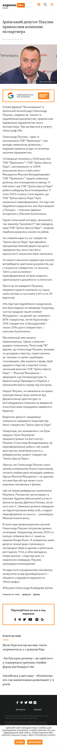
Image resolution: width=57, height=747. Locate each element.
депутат (26, 594)
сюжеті (47, 126)
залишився (10, 563)
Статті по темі (12, 636)
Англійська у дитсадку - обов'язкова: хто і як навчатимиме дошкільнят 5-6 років (28, 680)
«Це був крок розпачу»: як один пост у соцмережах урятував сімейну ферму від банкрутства (28, 662)
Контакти (20, 709)
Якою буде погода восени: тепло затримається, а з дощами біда (25, 647)
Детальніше (35, 742)
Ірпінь (36, 594)
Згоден (19, 742)
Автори (37, 709)
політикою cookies (45, 735)
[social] (15, 619)
